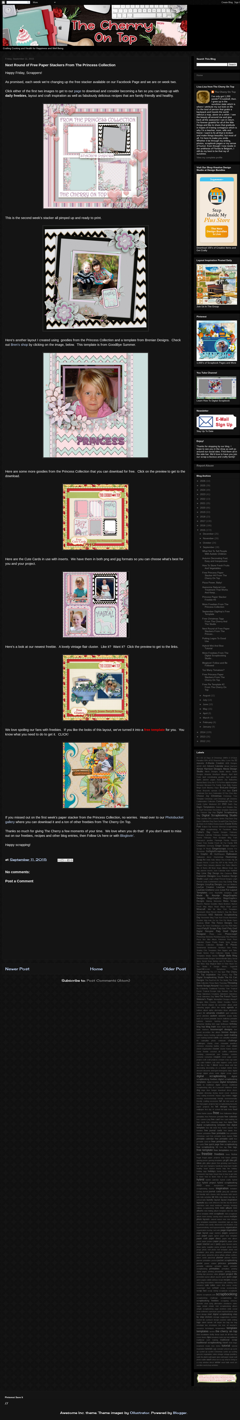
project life (231, 1274)
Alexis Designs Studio (214, 771)
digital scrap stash (229, 1073)
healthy (199, 1169)
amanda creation (215, 1013)
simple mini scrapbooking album (223, 1306)
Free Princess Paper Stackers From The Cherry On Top (213, 677)
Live (224, 884)
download (221, 1090)
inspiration (222, 1188)
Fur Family (228, 843)
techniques (209, 1328)
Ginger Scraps (222, 846)
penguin (223, 1247)
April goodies (231, 777)
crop (227, 1060)
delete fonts (232, 1068)
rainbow (215, 1280)
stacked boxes (227, 1311)
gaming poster (202, 1160)
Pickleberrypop (219, 937)
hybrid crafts (225, 1180)
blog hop (201, 1027)
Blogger (180, 1413)
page (77, 91)
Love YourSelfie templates (220, 893)
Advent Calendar (215, 766)
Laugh (205, 879)
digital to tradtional (205, 1085)
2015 (203, 530)
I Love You (213, 863)
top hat (226, 1337)
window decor (208, 1362)
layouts (200, 1202)
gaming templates (215, 1160)
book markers (203, 1029)
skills (229, 1309)
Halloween (231, 854)
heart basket (209, 1169)
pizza (217, 1255)
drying (215, 1093)
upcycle (200, 1354)
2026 (203, 481)
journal (205, 1192)
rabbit (209, 1280)
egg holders (227, 1096)
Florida (226, 840)
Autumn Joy (222, 780)
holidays (212, 1171)
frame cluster (207, 1113)
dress (229, 1090)
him (228, 1169)
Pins (228, 937)
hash (230, 1166)
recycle (234, 1280)
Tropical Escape (209, 991)
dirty (210, 1087)
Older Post (174, 968)
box (235, 1029)
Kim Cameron (226, 873)
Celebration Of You (220, 793)
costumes (208, 1057)
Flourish (234, 840)
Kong (219, 876)
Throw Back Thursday (218, 983)
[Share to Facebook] (68, 860)
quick (224, 1277)
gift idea (229, 1160)
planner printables (204, 1260)
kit (213, 1197)
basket (225, 1021)
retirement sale (220, 1283)
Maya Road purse (228, 907)
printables (214, 1268)
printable (232, 1263)
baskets (234, 1021)
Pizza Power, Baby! (212, 582)
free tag (223, 1147)
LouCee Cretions (205, 890)
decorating (201, 1068)
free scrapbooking (228, 1144)
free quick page (212, 1144)
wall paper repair (227, 1357)
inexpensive (219, 1185)
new (224, 1219)
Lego (211, 879)
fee (212, 1107)
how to (221, 1174)
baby (235, 1016)
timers (204, 1337)
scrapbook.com (209, 1295)
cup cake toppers (219, 1062)
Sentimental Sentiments (206, 948)
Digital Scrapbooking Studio (219, 815)
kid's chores (211, 1194)
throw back (219, 1334)
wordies (200, 1365)
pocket (214, 1260)
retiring (230, 1283)
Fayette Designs (220, 832)
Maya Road (213, 907)
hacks (234, 1163)
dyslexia (234, 1093)
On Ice (215, 920)
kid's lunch (233, 1194)
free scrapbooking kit (207, 1147)
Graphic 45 (206, 854)
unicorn (227, 1349)
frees (228, 1154)
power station (210, 1263)
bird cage (216, 1024)
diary (230, 1071)
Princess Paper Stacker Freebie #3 (214, 598)
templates (202, 1331)
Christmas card (211, 799)
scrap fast (202, 1291)
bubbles (200, 1035)
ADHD (199, 766)
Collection (211, 801)
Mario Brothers (224, 904)
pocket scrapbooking (227, 1260)
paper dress (215, 1238)
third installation (203, 1334)
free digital (228, 1122)
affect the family (218, 1007)
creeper (221, 1060)
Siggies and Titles (229, 950)
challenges (201, 1043)
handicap (219, 1166)
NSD (210, 915)
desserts (206, 1071)
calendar (219, 1035)
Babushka (233, 780)
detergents (223, 1071)
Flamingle (218, 840)
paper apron (213, 1236)
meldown (218, 1205)
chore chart (225, 1046)
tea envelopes (211, 1325)
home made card (229, 1171)
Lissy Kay (222, 882)
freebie (207, 1154)
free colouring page (214, 1122)
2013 (203, 736)
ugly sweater (218, 1349)
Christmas (216, 796)
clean (234, 1046)
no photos (201, 1225)
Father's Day (203, 832)
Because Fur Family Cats (215, 785)
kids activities (205, 1197)
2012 (203, 741)
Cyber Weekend (209, 804)
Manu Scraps (230, 901)
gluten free (215, 1163)
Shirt (219, 950)
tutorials (209, 1349)
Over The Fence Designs (218, 923)
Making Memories (214, 901)
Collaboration (202, 801)
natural (213, 1219)
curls (230, 1062)
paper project (207, 1241)
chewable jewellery (229, 1043)
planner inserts (230, 1258)
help (224, 1169)
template (232, 1328)
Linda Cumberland (210, 882)
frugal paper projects (211, 1158)
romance (200, 1285)
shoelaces (228, 1303)
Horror (205, 863)
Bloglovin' (127, 835)
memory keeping (230, 1205)
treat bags (233, 1343)
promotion (200, 1277)
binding (208, 1024)
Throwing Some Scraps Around (217, 984)
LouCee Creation (205, 887)
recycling (200, 1283)
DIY (219, 804)
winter (217, 1362)
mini (217, 1208)
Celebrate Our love (204, 793)
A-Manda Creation (215, 763)
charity (210, 1043)
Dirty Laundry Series (216, 818)
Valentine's (224, 994)
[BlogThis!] (62, 860)
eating (203, 1096)
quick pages (201, 1280)
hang (225, 1166)
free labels (228, 1130)
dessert (200, 1071)
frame (199, 1113)
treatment (200, 1346)
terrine (212, 1332)
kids (198, 1197)
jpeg (224, 1192)
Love (217, 890)
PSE (230, 926)
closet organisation (204, 1049)
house (216, 1174)
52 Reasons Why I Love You (222, 760)
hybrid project (209, 1183)
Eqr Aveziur (213, 827)
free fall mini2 (211, 1128)
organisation (231, 1227)
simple (204, 1306)
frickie (234, 1154)
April (205, 713)
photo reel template (220, 1250)
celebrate (222, 1041)
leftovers (216, 1203)
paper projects (220, 1241)
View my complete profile (209, 157)
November (208, 538)
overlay (210, 1230)
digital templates (228, 1082)
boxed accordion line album (208, 1032)
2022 (203, 499)
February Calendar (204, 835)
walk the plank (202, 1357)
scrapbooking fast (229, 1298)
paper (204, 1236)
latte (204, 1200)
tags (199, 1322)
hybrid (200, 1179)
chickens (200, 1046)
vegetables (207, 1354)
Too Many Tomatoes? (213, 670)
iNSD (199, 1185)
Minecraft (201, 909)
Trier (228, 989)
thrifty (212, 1334)
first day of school (212, 1109)
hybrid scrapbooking (227, 1183)
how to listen (210, 1177)
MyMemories (202, 915)
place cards (202, 1258)
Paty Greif (222, 928)
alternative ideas (221, 1010)
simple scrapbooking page (208, 1309)
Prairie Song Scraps (228, 942)
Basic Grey (207, 782)
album (205, 1010)
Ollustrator (139, 1413)
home (219, 1171)
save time (221, 1285)
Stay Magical (211, 964)
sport (219, 1311)
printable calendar (204, 1266)
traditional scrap (228, 1340)
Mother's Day (222, 912)
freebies (219, 1154)
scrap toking (213, 1291)
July (205, 700)
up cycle (233, 1349)
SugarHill (233, 966)
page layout (202, 1233)
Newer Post (17, 968)
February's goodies (205, 840)
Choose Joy (203, 796)
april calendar (231, 1013)
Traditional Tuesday (217, 989)
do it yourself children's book (225, 1087)
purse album (210, 1277)
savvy (228, 1285)
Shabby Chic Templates (206, 950)
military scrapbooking (205, 1208)
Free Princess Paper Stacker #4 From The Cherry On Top (214, 575)
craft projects (212, 1060)
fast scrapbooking (223, 1104)
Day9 (201, 810)
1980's (225, 758)
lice (222, 1203)
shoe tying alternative (213, 1303)
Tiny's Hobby (224, 986)
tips (209, 1337)
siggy (199, 1306)
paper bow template (228, 1236)
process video (212, 1274)
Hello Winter (216, 860)
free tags (232, 1147)
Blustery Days (213, 788)
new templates (202, 1222)
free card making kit (229, 1119)
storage (216, 1317)
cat (220, 1038)
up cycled (201, 1352)
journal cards (215, 1191)
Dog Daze (229, 818)
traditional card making (207, 1340)
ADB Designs (231, 763)
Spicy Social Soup (204, 961)
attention (205, 1016)
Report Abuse (205, 465)
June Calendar (219, 871)
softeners (204, 1311)
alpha (211, 1010)
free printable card (224, 1139)
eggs (234, 1095)
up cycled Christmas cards (216, 1352)
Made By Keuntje (208, 895)
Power (208, 942)
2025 (203, 485)
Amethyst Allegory (219, 774)
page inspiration (229, 1230)
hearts (218, 1169)
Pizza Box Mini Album (207, 939)
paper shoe (232, 1241)
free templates (221, 1150)
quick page (232, 1277)
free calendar (230, 1117)
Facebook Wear (230, 829)
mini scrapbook (216, 1214)
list (231, 1203)
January (207, 726)
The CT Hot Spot (217, 972)
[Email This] (59, 860)
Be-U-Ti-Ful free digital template (224, 782)
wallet (203, 1360)
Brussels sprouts (210, 791)
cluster (216, 1049)
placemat (211, 1258)
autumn (221, 1016)
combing (200, 1054)
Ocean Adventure (230, 918)
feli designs (221, 1107)
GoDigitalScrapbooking (217, 851)
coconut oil (215, 1052)
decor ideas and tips (228, 1065)
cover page (226, 1057)
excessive (214, 1101)
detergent (214, 1071)
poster (199, 1263)
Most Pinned (211, 912)
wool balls (225, 1362)
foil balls (224, 1109)
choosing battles (212, 1046)
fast (198, 1104)
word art (233, 1362)
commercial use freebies (217, 1054)
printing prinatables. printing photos (222, 1271)
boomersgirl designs (221, 1029)
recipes (227, 1280)
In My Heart (228, 863)
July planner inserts (205, 871)
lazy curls (209, 1203)
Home (96, 968)
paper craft (202, 1238)
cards (216, 1038)
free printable (219, 1133)
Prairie (214, 942)
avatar (229, 1016)
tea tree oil (223, 1325)
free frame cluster (225, 1128)
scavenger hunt (203, 1288)
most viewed (224, 1216)
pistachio (210, 1255)
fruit (222, 1158)
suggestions (225, 1317)
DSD (224, 804)
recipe (220, 1280)
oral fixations (228, 1225)
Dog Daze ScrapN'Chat (219, 821)
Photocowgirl (231, 934)
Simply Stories (211, 956)
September (209, 547)
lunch (235, 1203)
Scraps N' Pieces (226, 945)
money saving (212, 1216)
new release (232, 1219)
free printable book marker (221, 1136)
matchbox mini (203, 1205)
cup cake (233, 1060)
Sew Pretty (232, 948)
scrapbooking (226, 1294)
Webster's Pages (205, 999)
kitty (221, 1197)
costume (200, 1057)
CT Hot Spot (225, 791)
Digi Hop (212, 812)
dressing (208, 1093)
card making (230, 1035)
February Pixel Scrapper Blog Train (220, 838)
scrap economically (228, 1288)
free (216, 1113)
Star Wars (201, 964)
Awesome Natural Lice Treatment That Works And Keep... (215, 590)
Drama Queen (219, 824)
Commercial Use (224, 801)
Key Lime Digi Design (208, 873)
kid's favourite (222, 1194)
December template (220, 810)
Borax (199, 791)
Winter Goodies (224, 1002)
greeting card (226, 1163)
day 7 (209, 1065)
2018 (203, 516)
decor (215, 1065)
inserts (211, 1189)
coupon (217, 1057)
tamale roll (211, 1322)
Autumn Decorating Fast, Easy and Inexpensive (215, 559)
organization (201, 1230)
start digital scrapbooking (220, 1314)
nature (219, 1219)
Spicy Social (232, 959)
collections (233, 1052)
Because (200, 785)
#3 (198, 758)
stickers (208, 1317)
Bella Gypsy (232, 785)
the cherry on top (226, 1331)
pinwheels (227, 1252)
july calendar (232, 1192)
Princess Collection (205, 945)
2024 (203, 490)
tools (221, 1337)
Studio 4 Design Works (214, 966)
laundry (210, 1200)
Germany (210, 846)
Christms (233, 799)
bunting (212, 1035)
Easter (228, 824)
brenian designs (229, 1032)
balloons (200, 1021)
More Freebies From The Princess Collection (215, 605)
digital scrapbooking (211, 1076)
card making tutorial (205, 1038)
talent (204, 1322)
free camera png (203, 1119)
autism (213, 1015)
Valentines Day (208, 997)
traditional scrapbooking (209, 1342)
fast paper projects (207, 1104)
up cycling (233, 1352)
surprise (223, 1320)
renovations (209, 1283)
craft (204, 1060)
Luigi (235, 893)
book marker (232, 1027)
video (215, 1354)
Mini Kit (211, 909)
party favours (227, 1244)
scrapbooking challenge (207, 1298)
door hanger (212, 1090)
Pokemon (222, 939)
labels (225, 1197)
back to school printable (206, 1019)
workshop (207, 1365)
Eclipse (205, 827)
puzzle (218, 1277)
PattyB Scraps (209, 928)
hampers (211, 1166)
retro (235, 1283)
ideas (208, 1185)
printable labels (221, 1266)
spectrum (212, 1311)
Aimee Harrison (230, 766)
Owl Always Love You (219, 926)
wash (209, 1359)
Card (234, 790)
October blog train (204, 920)
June (206, 704)
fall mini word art (230, 1101)
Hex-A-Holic (226, 860)
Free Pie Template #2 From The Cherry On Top (214, 687)
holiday (234, 1169)
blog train (211, 1026)
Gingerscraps (219, 848)
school (215, 1288)
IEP (220, 863)
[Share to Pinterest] (71, 860)
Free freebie (208, 843)
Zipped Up (212, 1005)
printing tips (201, 1274)
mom (204, 1216)
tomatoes (215, 1337)
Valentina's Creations (210, 994)
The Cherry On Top (225, 92)
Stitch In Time (222, 964)
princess (222, 1263)
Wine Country (210, 1002)
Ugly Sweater (222, 991)
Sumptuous (221, 969)
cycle (235, 1062)
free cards (201, 1122)
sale (207, 1285)
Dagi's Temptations (206, 807)
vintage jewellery (230, 1354)
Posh (229, 939)
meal (212, 1205)
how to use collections (227, 1177)
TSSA (234, 969)
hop (207, 1174)
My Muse (233, 912)
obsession (219, 1225)
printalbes (225, 1269)
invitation (233, 1189)
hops (211, 1174)
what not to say (218, 1360)
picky (212, 1252)
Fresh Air (218, 843)
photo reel (206, 1250)
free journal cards (213, 1130)
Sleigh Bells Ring (228, 955)
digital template (213, 1082)
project (222, 1274)
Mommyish (201, 912)
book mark (221, 1027)
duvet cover (224, 1093)
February (208, 722)
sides (235, 1303)
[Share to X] (65, 860)
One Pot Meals (225, 920)
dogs (203, 1090)
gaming (234, 1158)
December (208, 533)
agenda (230, 1007)
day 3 (203, 1065)
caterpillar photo (208, 1041)
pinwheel (219, 1252)
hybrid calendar (212, 1180)
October (207, 542)
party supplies (207, 1247)
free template (205, 1150)
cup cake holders (204, 1062)
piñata (222, 1255)
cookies (234, 1054)
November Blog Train (209, 918)
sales (212, 1285)
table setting (232, 1320)
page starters (215, 1233)
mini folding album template (215, 1211)
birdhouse (225, 1024)
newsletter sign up (225, 1222)
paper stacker (203, 1244)
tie (226, 1334)
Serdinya (221, 948)
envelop (200, 1099)
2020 (203, 507)
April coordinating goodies (213, 777)
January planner (214, 865)
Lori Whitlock (232, 884)
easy (198, 1096)
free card (215, 1119)
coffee (224, 1052)
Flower (199, 843)
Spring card (217, 961)
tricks (218, 1346)
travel (225, 1343)
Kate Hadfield (231, 871)
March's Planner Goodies (207, 904)
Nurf (220, 918)
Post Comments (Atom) (108, 980)
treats (208, 1346)
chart (217, 1043)
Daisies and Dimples (224, 807)
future (227, 1158)
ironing (199, 1192)
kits (217, 1197)
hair (198, 1166)
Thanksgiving (203, 972)
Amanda (207, 774)
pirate (235, 1252)
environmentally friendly (214, 1099)
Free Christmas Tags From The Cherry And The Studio (214, 621)
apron (199, 1016)
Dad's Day (232, 804)
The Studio (224, 980)
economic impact (214, 1096)
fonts (230, 1109)
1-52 (201, 758)
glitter (209, 1163)
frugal (199, 1158)
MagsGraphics (214, 898)
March (206, 717)
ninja (235, 1222)
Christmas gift (223, 799)
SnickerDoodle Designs (206, 959)
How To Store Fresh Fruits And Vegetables (215, 567)
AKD (204, 766)
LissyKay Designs (213, 884)
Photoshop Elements (205, 937)
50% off (207, 760)
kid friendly (201, 1194)
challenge (232, 1040)
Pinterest (233, 937)
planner (219, 1257)
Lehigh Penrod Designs (223, 879)
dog (198, 1090)
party (218, 1244)
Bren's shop (19, 344)
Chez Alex (233, 793)
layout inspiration (229, 1200)
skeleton (223, 1309)
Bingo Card (201, 788)
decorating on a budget (216, 1068)
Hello (208, 860)
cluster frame (225, 1049)
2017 (203, 521)
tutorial (226, 1345)
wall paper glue (214, 1357)
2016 (203, 525)
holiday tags (202, 1171)
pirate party (201, 1255)
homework (201, 1174)
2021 (203, 503)
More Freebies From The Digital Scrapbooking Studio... (215, 656)
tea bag (226, 1322)
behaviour (200, 1024)
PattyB (199, 928)
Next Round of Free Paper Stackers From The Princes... (216, 631)
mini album (226, 1208)
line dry (227, 1203)
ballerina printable (230, 1019)
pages (225, 1233)
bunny (206, 1035)
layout (217, 1200)
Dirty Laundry (202, 818)
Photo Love (215, 934)
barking (217, 1021)
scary (234, 1285)
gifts (204, 1163)
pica (207, 1252)
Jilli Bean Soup (214, 868)
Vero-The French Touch (226, 996)
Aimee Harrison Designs (209, 768)
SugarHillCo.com (203, 969)
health (234, 1166)
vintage (220, 1354)
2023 (203, 494)
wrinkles (215, 1365)
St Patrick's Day (230, 961)
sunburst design (212, 1320)
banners (209, 1021)
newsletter (213, 1222)
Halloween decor (204, 857)
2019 (203, 512)
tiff (229, 1334)
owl (214, 1230)
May (205, 709)
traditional (233, 1337)
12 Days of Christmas (213, 758)
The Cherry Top (224, 975)
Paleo (235, 926)
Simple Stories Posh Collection (210, 953)
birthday (233, 1024)
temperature (220, 1328)
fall (220, 1101)
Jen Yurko (226, 865)
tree (213, 1346)
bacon (219, 1019)
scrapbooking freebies (208, 1301)
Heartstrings (219, 857)
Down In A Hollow (206, 824)
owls (218, 1230)
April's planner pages (206, 780)
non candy (209, 1225)
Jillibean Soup (227, 868)
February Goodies (221, 835)
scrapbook (223, 1291)
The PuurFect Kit (212, 980)
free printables (219, 1141)
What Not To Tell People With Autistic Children (214, 552)
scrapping (225, 1301)
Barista (199, 782)
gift (224, 1160)
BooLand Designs (228, 788)
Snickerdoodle (221, 959)
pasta (217, 1247)
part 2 (212, 1244)
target (219, 1322)
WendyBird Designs (222, 999)
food (235, 1109)
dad (198, 1065)
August (207, 695)
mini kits (230, 1211)
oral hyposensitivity (217, 1227)
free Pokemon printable (214, 1117)
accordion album (225, 1005)
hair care (203, 1166)
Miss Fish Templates (227, 909)
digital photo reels (211, 1073)
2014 (203, 732)
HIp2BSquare (219, 854)
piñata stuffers (231, 1255)
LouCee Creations (226, 887)
